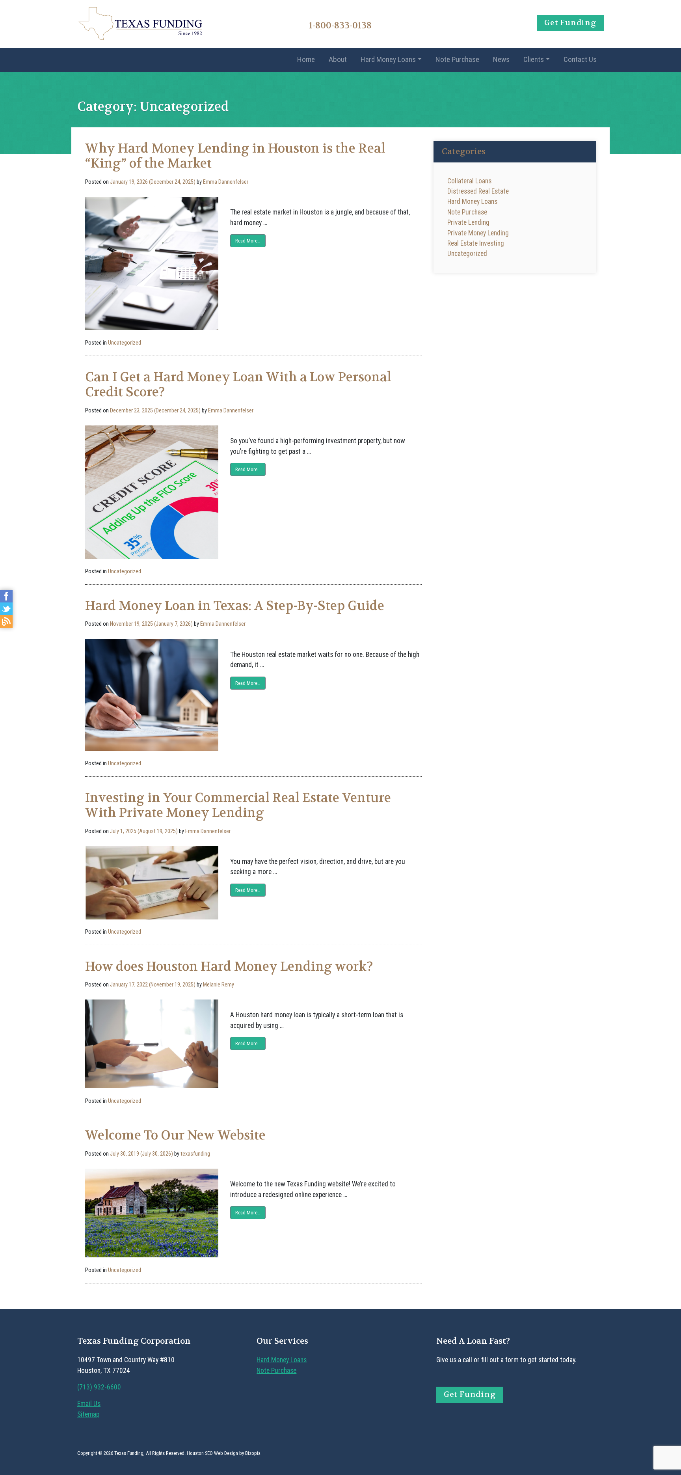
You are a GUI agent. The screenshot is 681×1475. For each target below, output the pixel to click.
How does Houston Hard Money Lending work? (229, 966)
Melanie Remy (218, 984)
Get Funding (570, 23)
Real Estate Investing (475, 243)
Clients (533, 59)
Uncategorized (124, 342)
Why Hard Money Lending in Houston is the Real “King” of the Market (235, 156)
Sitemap (88, 1414)
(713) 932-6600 (99, 1387)
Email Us (88, 1404)
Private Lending (468, 222)
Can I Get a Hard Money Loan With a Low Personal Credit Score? (238, 384)
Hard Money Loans (388, 59)
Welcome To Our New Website (175, 1135)
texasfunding (195, 1154)
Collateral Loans (469, 181)
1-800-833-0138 (340, 25)
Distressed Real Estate (478, 191)
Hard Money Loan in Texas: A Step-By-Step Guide (234, 606)
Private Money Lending (478, 233)
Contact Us (580, 59)
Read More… (247, 241)
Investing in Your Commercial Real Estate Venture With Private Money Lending (238, 805)
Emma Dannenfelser (225, 182)
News (501, 59)
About (338, 59)
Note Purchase (457, 59)
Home (306, 59)
